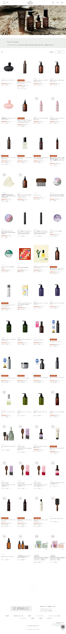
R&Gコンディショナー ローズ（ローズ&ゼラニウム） (57, 119)
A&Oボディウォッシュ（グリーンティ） (24, 412)
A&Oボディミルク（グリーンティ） (40, 412)
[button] (7, 2)
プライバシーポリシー (40, 615)
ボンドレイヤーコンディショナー (8, 378)
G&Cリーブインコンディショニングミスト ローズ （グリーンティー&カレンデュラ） (24, 196)
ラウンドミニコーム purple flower (56, 231)
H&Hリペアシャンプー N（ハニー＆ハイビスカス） (24, 82)
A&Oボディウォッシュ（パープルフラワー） (41, 303)
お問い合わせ (49, 618)
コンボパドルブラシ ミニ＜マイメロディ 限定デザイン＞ (40, 485)
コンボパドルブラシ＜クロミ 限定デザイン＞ (24, 449)
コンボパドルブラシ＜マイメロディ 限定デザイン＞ (24, 485)
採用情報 (40, 618)
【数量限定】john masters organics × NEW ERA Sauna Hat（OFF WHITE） (8, 196)
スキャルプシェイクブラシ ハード (8, 81)
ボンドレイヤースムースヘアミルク (57, 378)
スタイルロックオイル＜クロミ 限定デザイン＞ (40, 447)
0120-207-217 (46, 609)
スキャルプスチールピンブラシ (56, 518)
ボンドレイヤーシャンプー (55, 341)
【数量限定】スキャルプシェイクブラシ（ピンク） (8, 119)
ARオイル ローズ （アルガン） (7, 556)
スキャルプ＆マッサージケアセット (8, 447)
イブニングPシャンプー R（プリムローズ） (8, 520)
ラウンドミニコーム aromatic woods (7, 267)
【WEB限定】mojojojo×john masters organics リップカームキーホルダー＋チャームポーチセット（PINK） (57, 557)
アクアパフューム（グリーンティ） (8, 412)
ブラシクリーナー (37, 195)
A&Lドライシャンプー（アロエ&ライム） (57, 412)
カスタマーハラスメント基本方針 (54, 615)
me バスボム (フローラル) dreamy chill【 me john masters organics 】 (8, 232)
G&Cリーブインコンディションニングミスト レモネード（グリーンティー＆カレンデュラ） (24, 121)
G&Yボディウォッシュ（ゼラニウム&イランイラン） (41, 81)
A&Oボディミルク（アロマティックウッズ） (24, 340)
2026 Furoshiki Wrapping (22, 267)
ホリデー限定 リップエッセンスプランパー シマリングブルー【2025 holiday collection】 (24, 232)
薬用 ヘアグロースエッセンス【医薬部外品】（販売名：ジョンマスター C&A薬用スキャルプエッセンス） (57, 159)
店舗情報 (32, 618)
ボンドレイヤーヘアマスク (23, 378)
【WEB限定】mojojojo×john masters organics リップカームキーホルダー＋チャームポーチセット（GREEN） (41, 557)
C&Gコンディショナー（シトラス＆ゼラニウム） (8, 158)
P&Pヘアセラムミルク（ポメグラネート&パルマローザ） (41, 158)
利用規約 (29, 615)
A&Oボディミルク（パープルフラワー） (57, 303)
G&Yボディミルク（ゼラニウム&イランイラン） (57, 81)
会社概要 (7, 615)
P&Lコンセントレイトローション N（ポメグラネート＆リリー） (57, 269)
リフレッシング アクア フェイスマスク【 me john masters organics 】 (24, 304)
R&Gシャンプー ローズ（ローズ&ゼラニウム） (41, 119)
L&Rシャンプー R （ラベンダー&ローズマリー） (24, 520)
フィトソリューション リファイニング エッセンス (8, 305)
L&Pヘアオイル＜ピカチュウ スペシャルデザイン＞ (41, 267)
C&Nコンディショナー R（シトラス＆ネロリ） (41, 520)
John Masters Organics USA (33, 625)
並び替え (51, 52)
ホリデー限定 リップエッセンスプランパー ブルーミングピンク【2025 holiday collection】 (40, 232)
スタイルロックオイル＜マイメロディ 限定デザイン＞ (57, 483)
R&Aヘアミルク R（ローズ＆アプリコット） (57, 449)
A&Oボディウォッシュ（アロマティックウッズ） (8, 340)
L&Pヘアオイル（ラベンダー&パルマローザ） (24, 158)
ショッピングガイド (22, 618)
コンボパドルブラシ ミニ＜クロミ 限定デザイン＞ (8, 485)
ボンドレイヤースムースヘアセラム (41, 378)
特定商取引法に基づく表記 (18, 615)
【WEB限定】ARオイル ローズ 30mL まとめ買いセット (24, 556)
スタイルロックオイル (38, 340)
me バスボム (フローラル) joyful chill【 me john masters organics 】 (57, 196)
